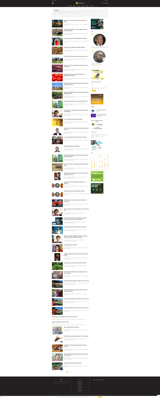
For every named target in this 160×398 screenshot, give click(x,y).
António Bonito (93, 48)
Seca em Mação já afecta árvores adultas (71, 327)
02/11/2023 (69, 192)
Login (104, 3)
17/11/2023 (69, 166)
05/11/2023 (69, 175)
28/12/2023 (69, 130)
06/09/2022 (69, 337)
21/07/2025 (69, 57)
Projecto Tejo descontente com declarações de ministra (74, 191)
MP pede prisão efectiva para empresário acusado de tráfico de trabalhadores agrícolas (75, 290)
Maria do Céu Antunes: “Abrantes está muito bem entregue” (75, 227)
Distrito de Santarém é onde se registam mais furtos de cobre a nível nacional (76, 66)
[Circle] (99, 379)
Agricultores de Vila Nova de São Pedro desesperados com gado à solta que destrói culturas (76, 83)
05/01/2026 (69, 39)
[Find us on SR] (56, 0)
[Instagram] (101, 379)
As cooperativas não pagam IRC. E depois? (96, 63)
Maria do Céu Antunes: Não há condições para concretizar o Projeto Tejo (76, 209)
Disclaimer (80, 391)
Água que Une (92, 137)
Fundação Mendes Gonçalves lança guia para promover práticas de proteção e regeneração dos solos (101, 115)
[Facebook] (94, 379)
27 (99, 166)
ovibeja (106, 134)
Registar (107, 3)
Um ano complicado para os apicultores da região (73, 119)
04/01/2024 (69, 112)
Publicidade (80, 385)
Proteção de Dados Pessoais (80, 390)
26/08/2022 (69, 364)
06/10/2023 (69, 202)
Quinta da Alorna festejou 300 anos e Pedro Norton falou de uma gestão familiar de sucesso (76, 173)
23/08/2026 (97, 48)
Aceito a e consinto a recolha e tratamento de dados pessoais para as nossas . (99, 88)
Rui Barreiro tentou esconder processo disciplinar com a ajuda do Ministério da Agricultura (76, 155)
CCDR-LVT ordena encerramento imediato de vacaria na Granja (75, 56)
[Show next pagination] (73, 372)
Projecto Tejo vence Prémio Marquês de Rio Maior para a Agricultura (74, 182)
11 (94, 163)
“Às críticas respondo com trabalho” (70, 245)
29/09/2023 (69, 246)
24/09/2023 (69, 256)
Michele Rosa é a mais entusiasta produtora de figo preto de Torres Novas (75, 200)
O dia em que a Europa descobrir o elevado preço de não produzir (99, 47)
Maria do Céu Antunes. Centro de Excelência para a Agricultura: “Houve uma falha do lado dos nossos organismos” (75, 218)
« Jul (91, 156)
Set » (107, 156)
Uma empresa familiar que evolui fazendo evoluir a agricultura (75, 137)
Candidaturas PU (93, 134)
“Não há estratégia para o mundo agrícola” (72, 146)
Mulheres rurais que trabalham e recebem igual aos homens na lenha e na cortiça (75, 272)
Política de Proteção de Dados (98, 87)
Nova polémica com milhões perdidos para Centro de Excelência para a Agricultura (76, 110)
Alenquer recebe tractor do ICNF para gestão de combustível (75, 38)
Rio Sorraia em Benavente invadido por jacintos (73, 363)
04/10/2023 (69, 211)
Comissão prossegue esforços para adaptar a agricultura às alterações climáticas (101, 110)
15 (104, 163)
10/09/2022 (69, 328)
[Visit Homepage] (80, 3)
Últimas (93, 34)
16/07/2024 (69, 76)
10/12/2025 (69, 48)
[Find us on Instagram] (55, 0)
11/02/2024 (69, 94)
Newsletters (107, 0)
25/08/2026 (98, 112)
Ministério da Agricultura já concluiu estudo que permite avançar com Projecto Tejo (76, 354)
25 (94, 166)
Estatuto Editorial (80, 387)
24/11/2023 (69, 147)
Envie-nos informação (80, 383)
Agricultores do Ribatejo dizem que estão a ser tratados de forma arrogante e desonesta (76, 92)
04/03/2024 (69, 85)
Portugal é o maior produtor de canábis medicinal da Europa (75, 263)
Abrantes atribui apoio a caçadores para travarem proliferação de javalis (76, 164)
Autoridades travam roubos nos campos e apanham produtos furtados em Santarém (75, 30)
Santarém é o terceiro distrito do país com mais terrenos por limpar (75, 21)
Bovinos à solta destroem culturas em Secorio (60, 322)
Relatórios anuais (80, 382)
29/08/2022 (69, 356)
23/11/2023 (69, 157)
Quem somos (80, 381)
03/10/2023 (69, 220)
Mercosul (103, 134)
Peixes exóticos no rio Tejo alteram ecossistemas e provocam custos (64, 316)
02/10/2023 (69, 238)
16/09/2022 (57, 323)
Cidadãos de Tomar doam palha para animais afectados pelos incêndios (75, 345)
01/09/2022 (69, 347)
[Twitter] (97, 379)
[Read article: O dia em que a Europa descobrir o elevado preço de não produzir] (99, 40)
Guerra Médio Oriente (98, 134)
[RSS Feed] (103, 379)
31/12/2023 (69, 120)
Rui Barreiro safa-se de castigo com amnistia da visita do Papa (75, 101)
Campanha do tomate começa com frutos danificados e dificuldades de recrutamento (74, 75)
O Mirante (66, 39)
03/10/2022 (69, 292)
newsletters (105, 88)
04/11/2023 (69, 184)
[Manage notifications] (1, 396)
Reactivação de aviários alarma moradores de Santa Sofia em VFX (76, 307)
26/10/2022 (69, 274)
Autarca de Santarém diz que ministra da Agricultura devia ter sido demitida (76, 128)
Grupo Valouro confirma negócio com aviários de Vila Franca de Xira (76, 280)
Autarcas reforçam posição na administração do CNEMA (74, 47)
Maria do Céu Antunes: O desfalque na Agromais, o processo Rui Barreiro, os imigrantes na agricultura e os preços (76, 236)
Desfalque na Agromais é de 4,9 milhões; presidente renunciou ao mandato (76, 254)
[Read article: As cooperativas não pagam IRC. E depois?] (99, 57)
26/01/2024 (69, 102)
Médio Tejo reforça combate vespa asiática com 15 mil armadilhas (76, 336)
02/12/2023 (69, 138)
